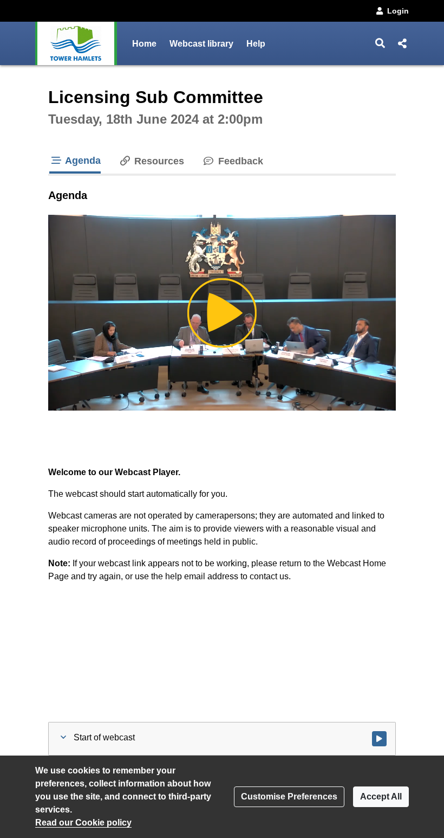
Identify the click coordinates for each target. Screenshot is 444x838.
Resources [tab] (158, 161)
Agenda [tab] (82, 160)
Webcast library (201, 43)
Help (255, 43)
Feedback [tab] (239, 161)
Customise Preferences (289, 796)
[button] (380, 43)
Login (398, 11)
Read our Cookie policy (83, 822)
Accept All (381, 796)
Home (144, 43)
